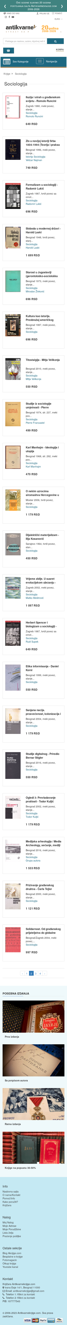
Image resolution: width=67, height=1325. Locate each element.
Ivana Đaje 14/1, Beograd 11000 (22, 1287)
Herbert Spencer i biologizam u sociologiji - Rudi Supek (41, 626)
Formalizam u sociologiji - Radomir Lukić (42, 186)
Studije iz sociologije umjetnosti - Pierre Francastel (38, 407)
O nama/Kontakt (11, 1195)
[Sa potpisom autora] (33, 1060)
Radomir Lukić (33, 203)
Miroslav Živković (35, 291)
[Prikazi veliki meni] (40, 61)
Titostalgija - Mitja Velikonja (43, 360)
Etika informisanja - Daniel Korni (42, 668)
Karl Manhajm (33, 466)
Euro (58, 19)
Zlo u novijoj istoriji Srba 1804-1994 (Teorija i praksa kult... (43, 144)
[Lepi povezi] (33, 1148)
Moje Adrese (9, 1225)
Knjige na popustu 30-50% (20, 1167)
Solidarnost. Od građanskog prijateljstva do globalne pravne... (43, 932)
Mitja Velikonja (33, 379)
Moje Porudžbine (12, 1229)
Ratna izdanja (13, 1124)
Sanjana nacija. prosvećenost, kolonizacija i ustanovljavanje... (43, 713)
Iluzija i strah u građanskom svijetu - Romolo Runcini (43, 99)
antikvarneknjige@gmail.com (28, 1291)
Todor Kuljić (32, 816)
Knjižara (7, 1205)
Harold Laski (32, 247)
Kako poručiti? (10, 1201)
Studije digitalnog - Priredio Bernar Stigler (42, 755)
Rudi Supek (32, 641)
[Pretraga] (55, 41)
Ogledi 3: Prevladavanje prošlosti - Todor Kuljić (41, 799)
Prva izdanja (12, 1036)
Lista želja (8, 1232)
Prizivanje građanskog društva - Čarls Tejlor (40, 887)
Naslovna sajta (11, 1191)
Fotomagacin (10, 1260)
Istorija (29, 156)
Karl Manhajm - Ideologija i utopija (42, 449)
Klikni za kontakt (26, 1294)
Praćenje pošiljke (12, 1236)
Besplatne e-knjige (13, 1256)
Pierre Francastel (35, 422)
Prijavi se (44, 13)
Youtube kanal (10, 1267)
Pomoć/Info (9, 1198)
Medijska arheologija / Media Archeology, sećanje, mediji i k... (43, 845)
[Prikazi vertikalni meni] (6, 61)
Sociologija (31, 113)
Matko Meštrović (35, 597)
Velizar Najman (34, 160)
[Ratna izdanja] (33, 1104)
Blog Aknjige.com (12, 1253)
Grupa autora (33, 860)
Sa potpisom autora (16, 1080)
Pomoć (58, 13)
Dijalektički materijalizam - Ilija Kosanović (42, 537)
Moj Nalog (8, 1222)
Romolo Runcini (34, 116)
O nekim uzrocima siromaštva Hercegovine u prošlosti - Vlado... (42, 494)
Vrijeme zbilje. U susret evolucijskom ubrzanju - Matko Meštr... (41, 582)
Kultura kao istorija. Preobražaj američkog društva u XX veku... (39, 319)
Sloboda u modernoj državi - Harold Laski (43, 230)
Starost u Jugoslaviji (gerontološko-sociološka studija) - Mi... (42, 276)
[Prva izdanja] (33, 1017)
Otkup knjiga (9, 1263)
